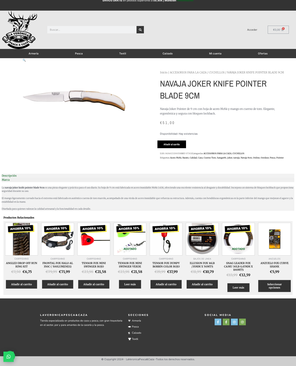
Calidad (193, 157)
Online (256, 157)
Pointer (280, 157)
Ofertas (263, 53)
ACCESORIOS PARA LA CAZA (188, 72)
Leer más (130, 284)
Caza (200, 157)
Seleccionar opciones (274, 286)
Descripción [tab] (9, 175)
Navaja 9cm (246, 157)
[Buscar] (140, 29)
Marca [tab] (6, 179)
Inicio (163, 72)
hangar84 (221, 157)
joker (229, 157)
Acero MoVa (175, 157)
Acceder (252, 29)
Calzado (168, 53)
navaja (236, 157)
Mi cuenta (215, 53)
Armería (34, 53)
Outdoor (265, 157)
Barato (185, 157)
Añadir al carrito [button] (21, 284)
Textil (122, 53)
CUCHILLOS (217, 72)
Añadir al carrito (172, 144)
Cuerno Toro (210, 157)
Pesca (79, 53)
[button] (24, 60)
